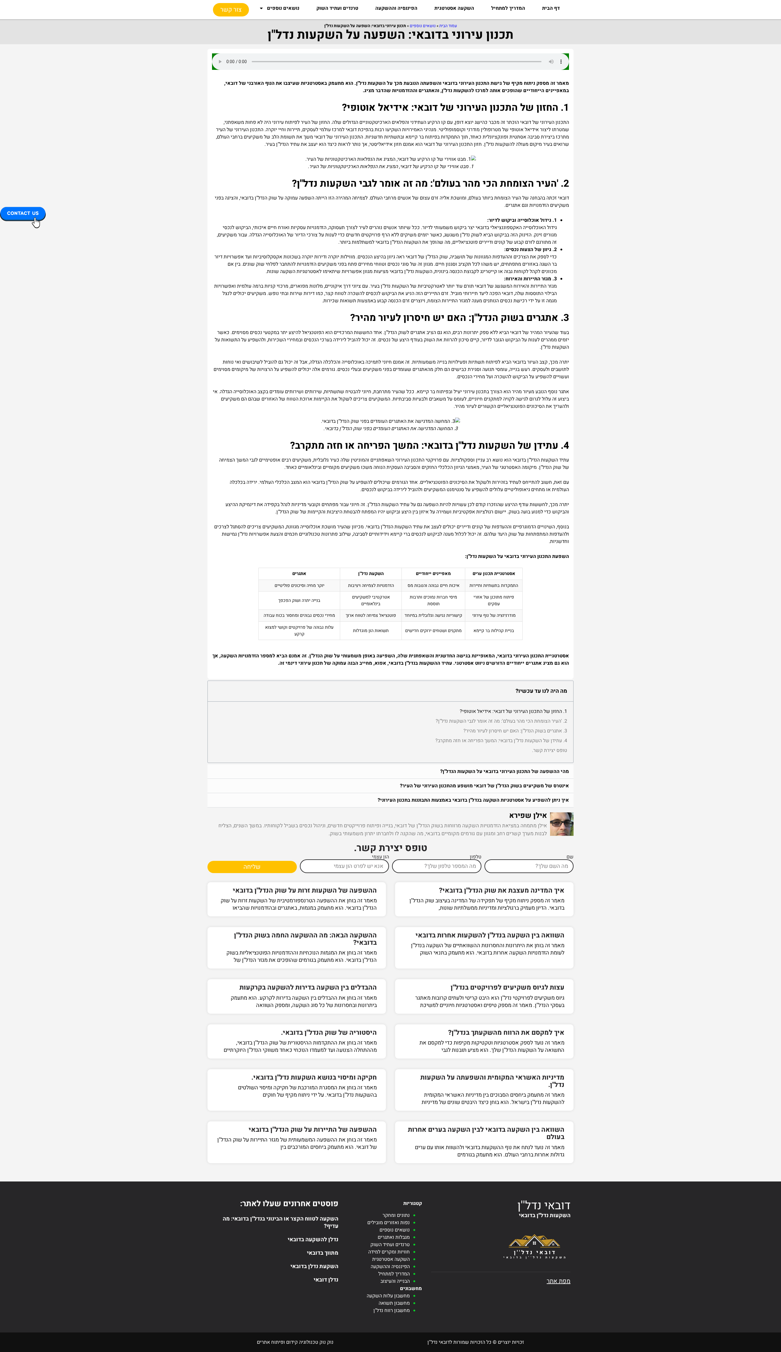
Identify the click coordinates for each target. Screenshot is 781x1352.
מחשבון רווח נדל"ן (391, 1310)
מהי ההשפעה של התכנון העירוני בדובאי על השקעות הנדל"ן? (504, 771)
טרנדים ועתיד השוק (337, 8)
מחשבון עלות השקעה (388, 1296)
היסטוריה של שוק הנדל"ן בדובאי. (329, 1032)
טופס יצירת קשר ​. (549, 750)
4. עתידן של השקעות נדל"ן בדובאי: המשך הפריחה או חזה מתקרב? (501, 740)
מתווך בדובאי (322, 1253)
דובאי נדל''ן (543, 1205)
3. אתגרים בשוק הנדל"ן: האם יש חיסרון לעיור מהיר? (515, 731)
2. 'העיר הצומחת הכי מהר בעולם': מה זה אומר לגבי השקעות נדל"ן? (501, 721)
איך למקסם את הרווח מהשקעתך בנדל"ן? (506, 1032)
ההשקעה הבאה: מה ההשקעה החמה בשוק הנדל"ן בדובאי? (305, 938)
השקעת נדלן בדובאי (314, 1266)
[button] (390, 771)
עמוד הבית (448, 26)
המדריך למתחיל (508, 8)
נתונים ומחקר (396, 1215)
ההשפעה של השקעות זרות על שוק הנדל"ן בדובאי (305, 890)
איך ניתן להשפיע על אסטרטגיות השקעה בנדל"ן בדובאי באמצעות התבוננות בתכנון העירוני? (473, 800)
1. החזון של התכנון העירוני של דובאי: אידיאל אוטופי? (513, 711)
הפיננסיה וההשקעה (396, 8)
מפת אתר (558, 1281)
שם (570, 856)
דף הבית (551, 8)
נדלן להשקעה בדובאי (313, 1239)
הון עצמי (380, 856)
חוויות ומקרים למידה (389, 1252)
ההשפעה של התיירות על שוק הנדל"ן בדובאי (313, 1129)
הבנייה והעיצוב (395, 1281)
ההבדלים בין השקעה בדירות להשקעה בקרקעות (308, 987)
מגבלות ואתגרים (394, 1237)
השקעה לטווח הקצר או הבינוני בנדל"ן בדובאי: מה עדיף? (280, 1222)
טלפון (475, 856)
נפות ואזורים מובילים (388, 1222)
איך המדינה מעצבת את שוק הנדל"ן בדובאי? (501, 890)
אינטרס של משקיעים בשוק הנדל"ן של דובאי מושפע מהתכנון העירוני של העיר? (484, 785)
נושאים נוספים (283, 8)
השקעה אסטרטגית (454, 8)
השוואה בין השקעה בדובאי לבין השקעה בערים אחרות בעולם (486, 1133)
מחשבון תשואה (394, 1303)
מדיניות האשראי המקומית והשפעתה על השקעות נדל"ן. (492, 1081)
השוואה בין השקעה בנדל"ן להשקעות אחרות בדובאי (490, 935)
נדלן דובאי (326, 1280)
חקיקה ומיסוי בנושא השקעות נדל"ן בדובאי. (314, 1077)
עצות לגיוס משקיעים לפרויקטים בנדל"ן (507, 987)
